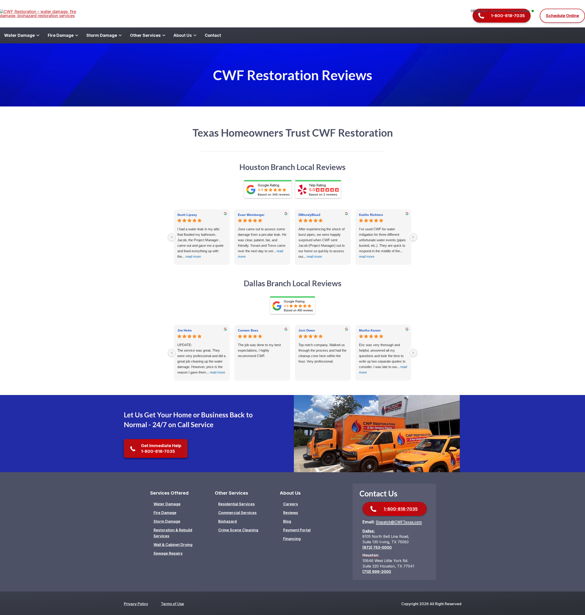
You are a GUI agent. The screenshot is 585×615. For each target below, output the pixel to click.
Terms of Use (172, 604)
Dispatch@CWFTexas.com (399, 522)
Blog (287, 521)
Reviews (290, 512)
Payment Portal (297, 530)
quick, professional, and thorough (255, 347)
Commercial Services (237, 512)
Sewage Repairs (168, 553)
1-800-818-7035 (401, 508)
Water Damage (167, 504)
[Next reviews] (413, 237)
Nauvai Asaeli (369, 330)
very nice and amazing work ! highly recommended (381, 347)
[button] (503, 16)
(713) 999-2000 (376, 571)
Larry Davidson (189, 330)
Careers (290, 504)
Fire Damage (165, 512)
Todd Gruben (248, 330)
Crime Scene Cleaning (238, 530)
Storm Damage (167, 521)
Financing (292, 538)
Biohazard (227, 521)
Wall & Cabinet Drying (173, 544)
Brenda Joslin (309, 330)
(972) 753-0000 (377, 547)
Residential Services (236, 504)
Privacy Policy (136, 604)
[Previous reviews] (172, 237)
